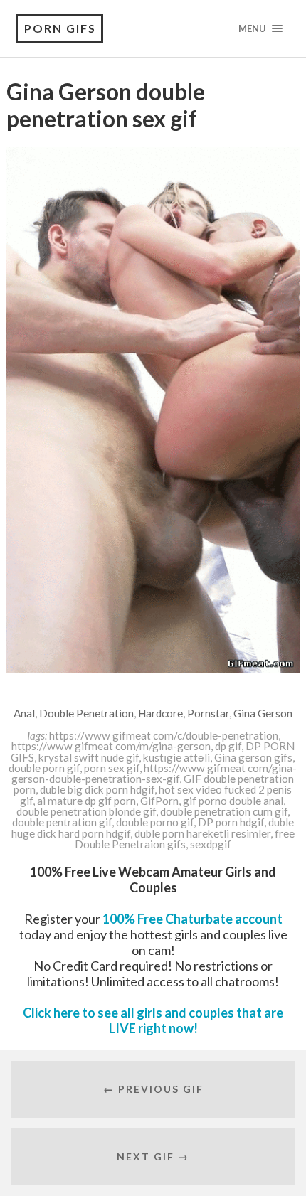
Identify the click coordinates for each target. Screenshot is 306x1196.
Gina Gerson (262, 713)
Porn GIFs (60, 28)
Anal (24, 713)
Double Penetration (86, 713)
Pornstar (208, 713)
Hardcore (160, 713)
